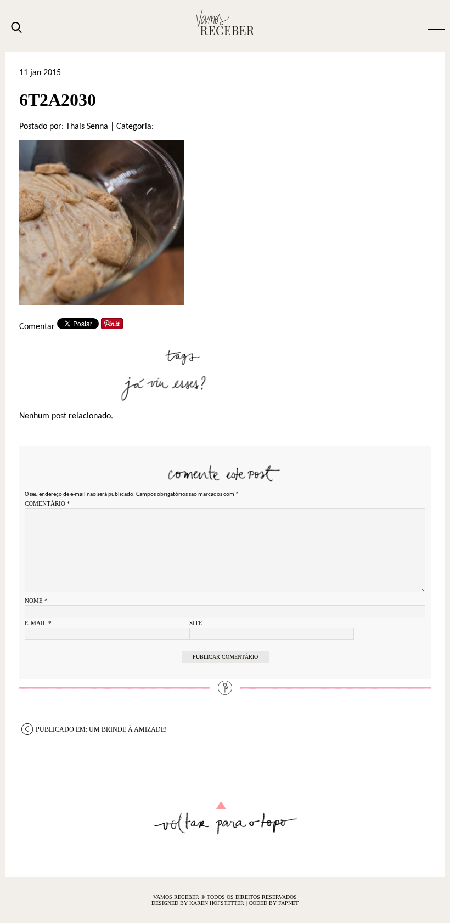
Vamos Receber (225, 22)
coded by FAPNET (274, 903)
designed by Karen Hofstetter (198, 903)
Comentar (37, 326)
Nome (36, 600)
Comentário (47, 503)
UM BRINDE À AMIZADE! (101, 729)
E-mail (38, 623)
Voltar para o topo (225, 818)
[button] (436, 25)
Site (196, 623)
